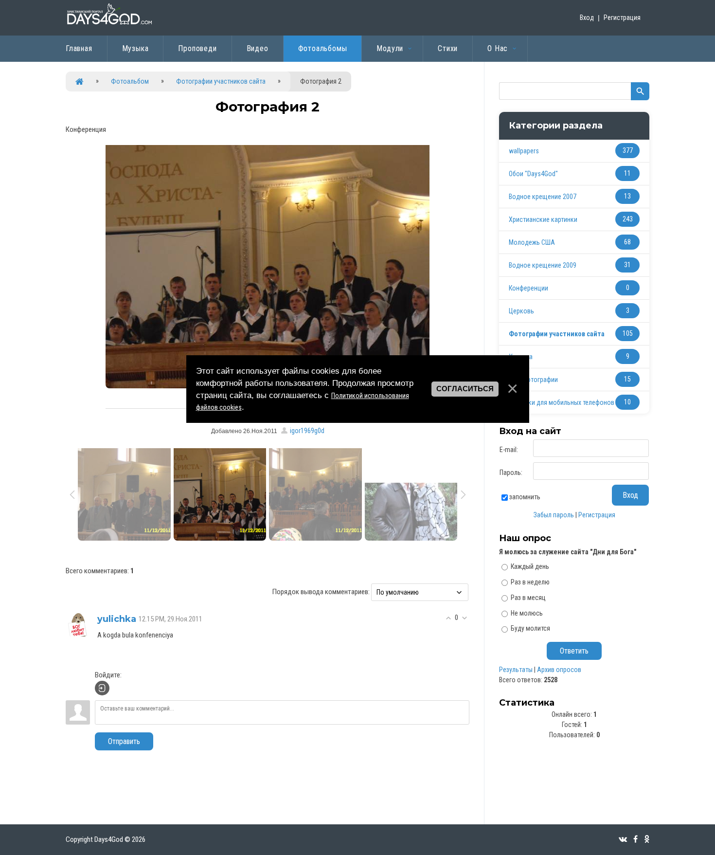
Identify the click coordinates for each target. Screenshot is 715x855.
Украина (521, 357)
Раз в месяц (528, 597)
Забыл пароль (554, 515)
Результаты (516, 669)
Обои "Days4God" (533, 174)
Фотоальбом (130, 81)
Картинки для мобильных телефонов (561, 402)
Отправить (124, 741)
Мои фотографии (533, 379)
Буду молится (530, 628)
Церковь (521, 311)
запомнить (524, 497)
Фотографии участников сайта (221, 81)
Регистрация (622, 17)
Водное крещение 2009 (542, 265)
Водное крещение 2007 (542, 196)
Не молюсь (527, 613)
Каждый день (530, 566)
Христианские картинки (543, 219)
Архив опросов (559, 669)
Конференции (528, 288)
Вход (587, 17)
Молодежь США (532, 242)
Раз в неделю (530, 582)
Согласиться (465, 389)
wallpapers (524, 151)
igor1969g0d (307, 431)
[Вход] (102, 688)
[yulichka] (78, 624)
